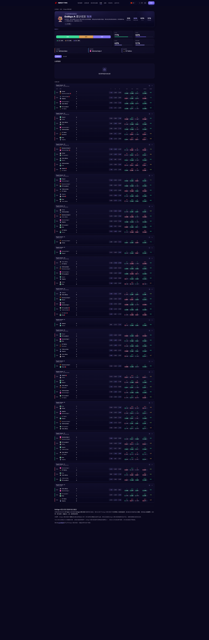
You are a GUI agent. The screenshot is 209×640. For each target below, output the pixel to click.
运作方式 (116, 3)
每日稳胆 (80, 3)
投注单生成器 (94, 3)
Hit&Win (110, 3)
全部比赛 (86, 3)
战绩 (105, 3)
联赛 (101, 3)
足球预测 (57, 9)
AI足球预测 (61, 522)
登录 (151, 3)
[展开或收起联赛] (152, 86)
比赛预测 (58, 56)
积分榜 (65, 56)
